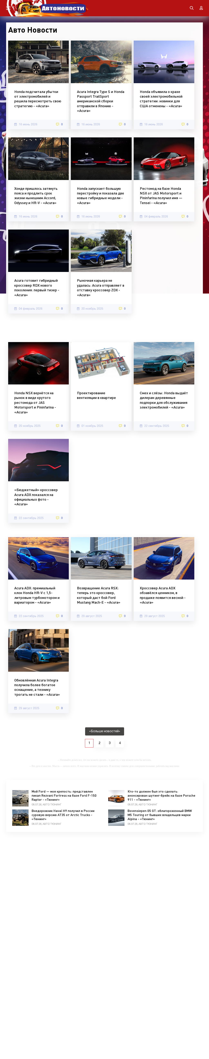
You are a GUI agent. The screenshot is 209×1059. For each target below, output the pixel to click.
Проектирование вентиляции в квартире (96, 395)
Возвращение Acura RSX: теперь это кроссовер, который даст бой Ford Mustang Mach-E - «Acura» (98, 595)
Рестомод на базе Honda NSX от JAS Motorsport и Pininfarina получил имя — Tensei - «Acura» (161, 195)
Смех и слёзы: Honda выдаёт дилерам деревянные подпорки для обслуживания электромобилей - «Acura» (164, 400)
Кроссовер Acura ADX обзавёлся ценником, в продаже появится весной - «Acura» (163, 595)
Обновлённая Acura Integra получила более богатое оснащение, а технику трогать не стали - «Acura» (37, 687)
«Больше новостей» (104, 731)
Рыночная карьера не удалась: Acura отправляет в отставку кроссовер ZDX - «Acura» (100, 287)
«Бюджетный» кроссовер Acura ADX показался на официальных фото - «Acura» (36, 496)
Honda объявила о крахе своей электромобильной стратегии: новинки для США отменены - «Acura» (161, 98)
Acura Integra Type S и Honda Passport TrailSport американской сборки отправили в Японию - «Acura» (100, 101)
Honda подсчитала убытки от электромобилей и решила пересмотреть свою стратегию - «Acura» (37, 98)
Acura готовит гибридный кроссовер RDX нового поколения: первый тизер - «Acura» (36, 287)
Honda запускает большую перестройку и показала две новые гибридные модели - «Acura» (100, 195)
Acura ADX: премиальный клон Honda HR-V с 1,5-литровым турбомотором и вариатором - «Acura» (37, 595)
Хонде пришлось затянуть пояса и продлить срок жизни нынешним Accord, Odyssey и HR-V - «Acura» (36, 195)
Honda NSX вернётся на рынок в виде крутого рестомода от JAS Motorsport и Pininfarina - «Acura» (35, 402)
